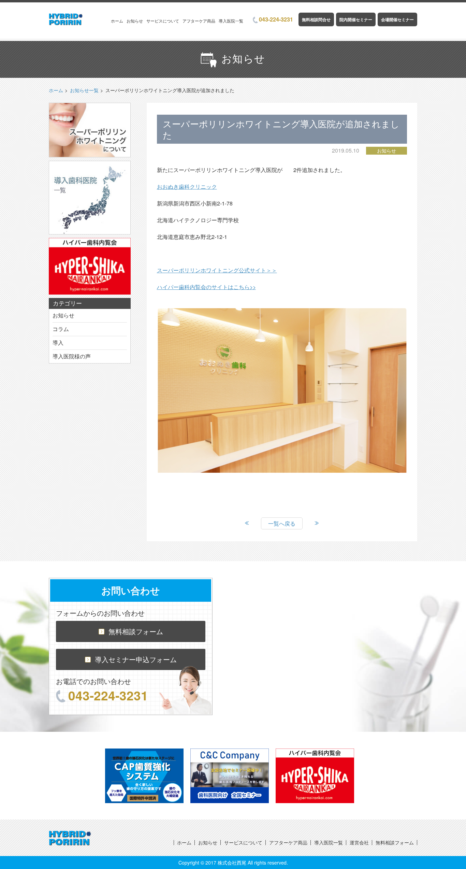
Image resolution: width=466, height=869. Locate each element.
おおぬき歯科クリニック (187, 186)
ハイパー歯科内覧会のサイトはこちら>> (206, 287)
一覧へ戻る (281, 523)
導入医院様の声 (72, 356)
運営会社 (359, 842)
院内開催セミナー (355, 19)
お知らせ (135, 21)
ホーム (117, 21)
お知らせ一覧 (84, 90)
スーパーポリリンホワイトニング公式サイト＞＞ (217, 270)
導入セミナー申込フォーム (136, 659)
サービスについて (162, 21)
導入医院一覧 (231, 21)
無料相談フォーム (135, 631)
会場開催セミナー (397, 19)
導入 (58, 342)
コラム (61, 329)
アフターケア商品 (199, 21)
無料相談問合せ (316, 19)
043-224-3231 (276, 19)
